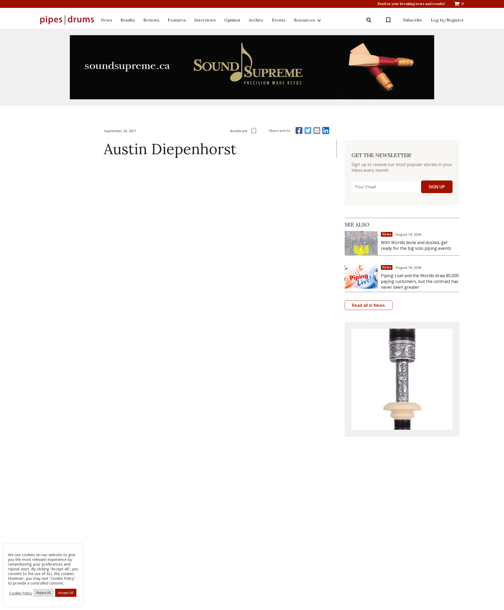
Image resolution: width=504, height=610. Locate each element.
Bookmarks (388, 20)
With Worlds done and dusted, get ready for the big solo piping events (416, 245)
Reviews (151, 20)
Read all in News (368, 305)
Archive (256, 20)
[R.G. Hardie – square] (402, 379)
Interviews (205, 20)
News (106, 20)
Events (279, 20)
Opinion (232, 20)
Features (177, 20)
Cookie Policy (20, 593)
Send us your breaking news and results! (411, 4)
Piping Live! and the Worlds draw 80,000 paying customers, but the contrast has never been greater (420, 281)
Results (127, 20)
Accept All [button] (65, 592)
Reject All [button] (43, 592)
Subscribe (412, 20)
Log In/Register (447, 20)
